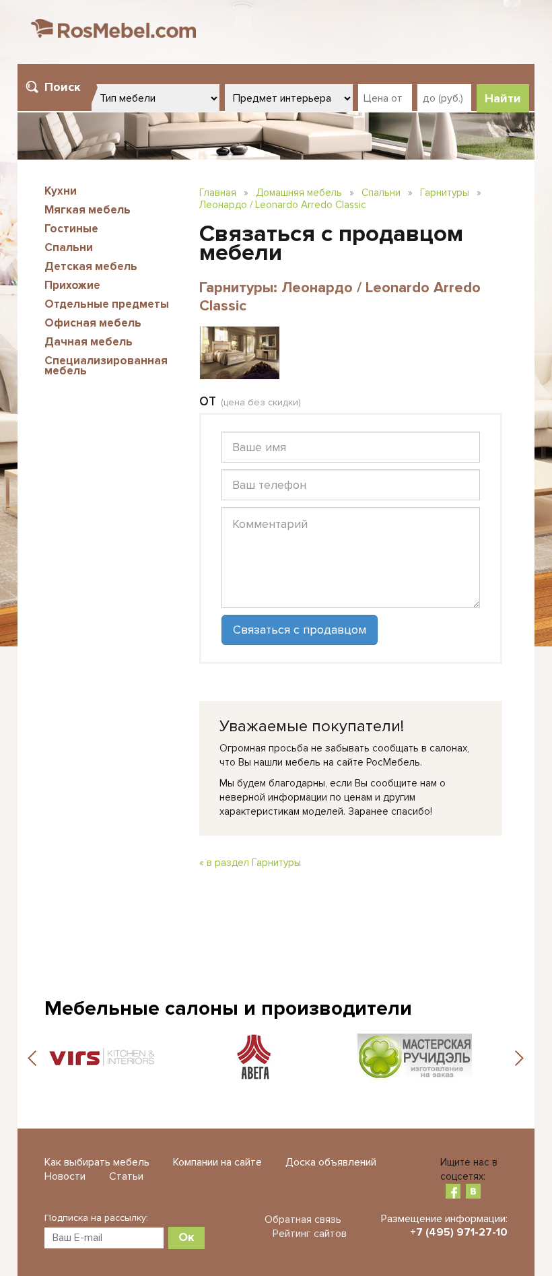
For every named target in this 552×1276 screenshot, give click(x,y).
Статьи (126, 1176)
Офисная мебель (92, 323)
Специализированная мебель (106, 366)
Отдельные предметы (106, 304)
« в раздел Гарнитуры (250, 863)
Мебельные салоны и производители (228, 1008)
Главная (217, 193)
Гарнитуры (444, 193)
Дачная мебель (88, 342)
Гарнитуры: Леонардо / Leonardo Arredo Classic (340, 297)
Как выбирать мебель (96, 1162)
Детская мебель (90, 266)
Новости (64, 1176)
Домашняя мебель (299, 193)
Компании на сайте (217, 1162)
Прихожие (72, 285)
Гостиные (71, 229)
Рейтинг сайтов (310, 1233)
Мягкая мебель (87, 210)
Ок (186, 1237)
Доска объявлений (330, 1162)
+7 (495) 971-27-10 (459, 1232)
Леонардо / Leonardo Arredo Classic (282, 205)
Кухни (60, 191)
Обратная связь (303, 1219)
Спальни (68, 247)
